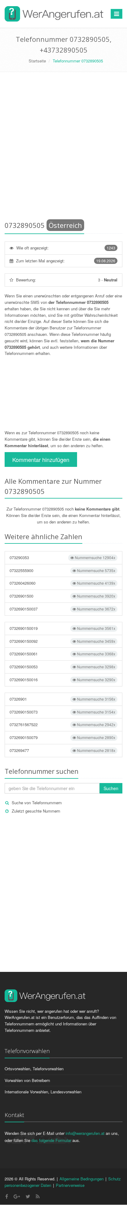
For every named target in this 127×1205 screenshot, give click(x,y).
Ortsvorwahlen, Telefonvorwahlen (34, 1069)
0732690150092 (62, 641)
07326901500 (62, 596)
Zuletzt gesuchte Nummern (36, 811)
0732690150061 (62, 654)
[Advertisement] (63, 147)
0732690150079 (62, 737)
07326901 (62, 699)
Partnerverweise (70, 1185)
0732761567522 (62, 724)
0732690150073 (62, 712)
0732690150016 (62, 679)
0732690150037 (62, 609)
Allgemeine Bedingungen (81, 1179)
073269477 (62, 750)
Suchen (111, 788)
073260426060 (62, 583)
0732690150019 (62, 628)
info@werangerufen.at (85, 1133)
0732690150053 (62, 667)
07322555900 (62, 570)
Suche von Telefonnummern (37, 802)
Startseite (37, 61)
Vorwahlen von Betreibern (27, 1080)
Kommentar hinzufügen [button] (40, 459)
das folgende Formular (51, 1140)
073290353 (62, 557)
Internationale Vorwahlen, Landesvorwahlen (43, 1092)
